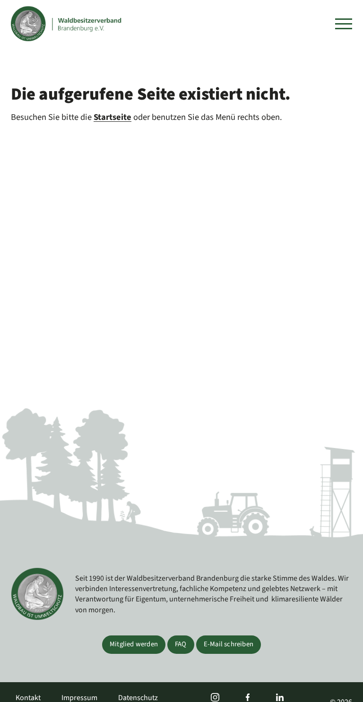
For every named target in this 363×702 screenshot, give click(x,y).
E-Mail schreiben (228, 644)
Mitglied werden (134, 644)
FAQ (181, 644)
